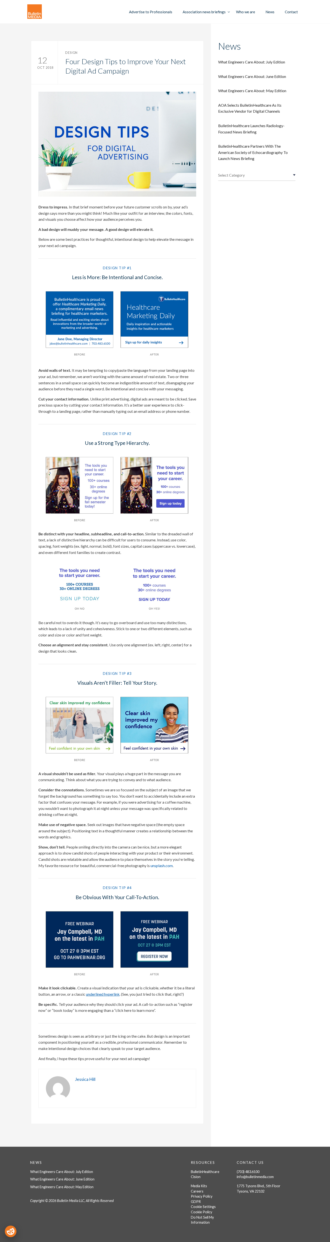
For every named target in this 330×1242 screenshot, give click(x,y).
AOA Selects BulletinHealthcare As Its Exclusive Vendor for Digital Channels (249, 108)
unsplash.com (162, 865)
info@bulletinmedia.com (255, 1177)
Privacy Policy (201, 1196)
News (269, 12)
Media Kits (199, 1186)
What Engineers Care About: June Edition (252, 76)
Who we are (245, 12)
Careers (197, 1191)
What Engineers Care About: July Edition (251, 62)
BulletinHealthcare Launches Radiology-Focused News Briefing (251, 128)
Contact (291, 12)
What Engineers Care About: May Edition (252, 90)
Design (71, 53)
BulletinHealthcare (205, 1172)
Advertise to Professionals (150, 12)
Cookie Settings (203, 1207)
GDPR (196, 1202)
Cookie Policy (201, 1212)
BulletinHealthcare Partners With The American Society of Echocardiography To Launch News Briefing (253, 152)
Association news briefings (204, 12)
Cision (196, 1177)
